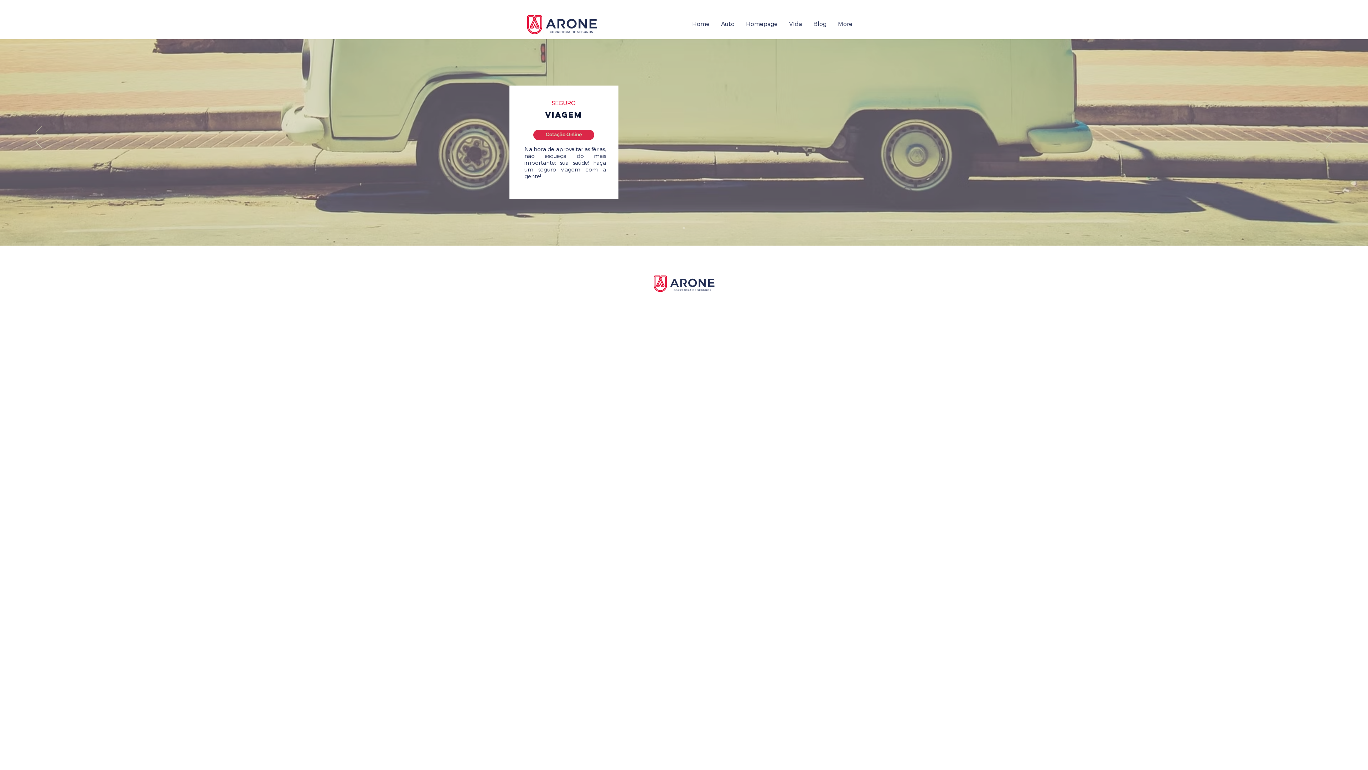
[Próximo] (1329, 133)
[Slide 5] (684, 228)
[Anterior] (39, 133)
